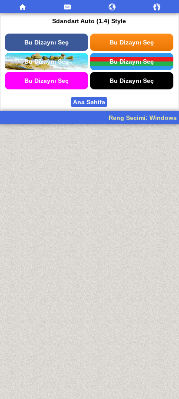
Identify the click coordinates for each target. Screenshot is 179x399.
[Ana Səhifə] (22, 6)
